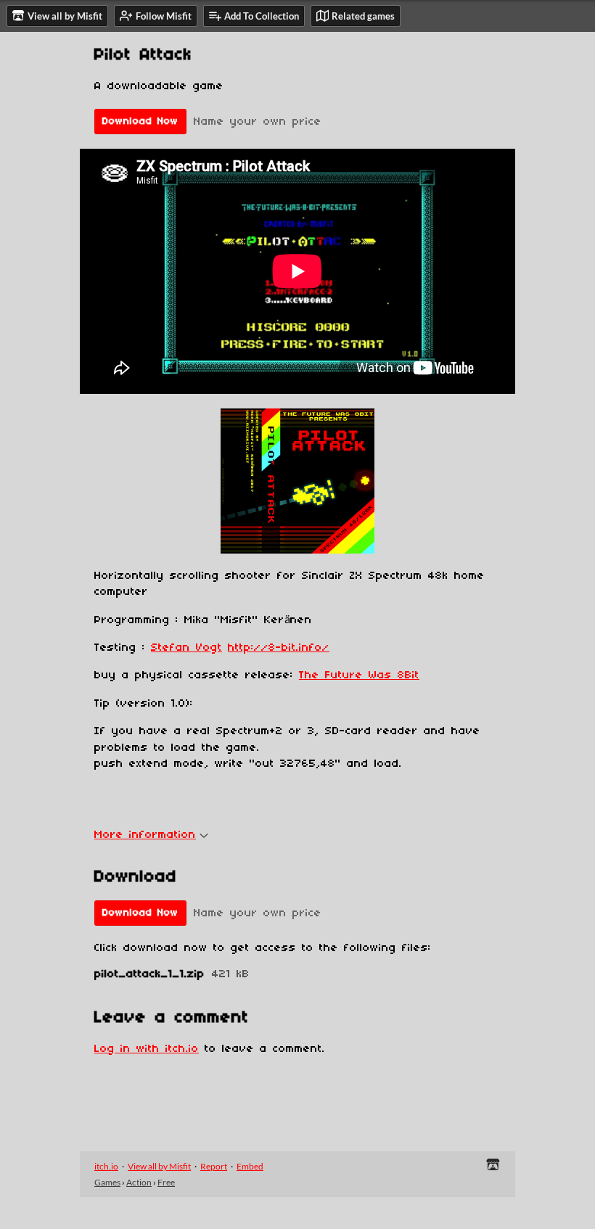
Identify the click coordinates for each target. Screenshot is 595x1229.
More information (145, 835)
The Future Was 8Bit (359, 675)
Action (139, 1182)
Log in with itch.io (146, 1049)
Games (107, 1182)
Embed (250, 1166)
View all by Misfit (159, 1166)
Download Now (140, 121)
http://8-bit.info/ (278, 648)
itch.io (106, 1166)
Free (166, 1182)
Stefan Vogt (186, 648)
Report (213, 1166)
